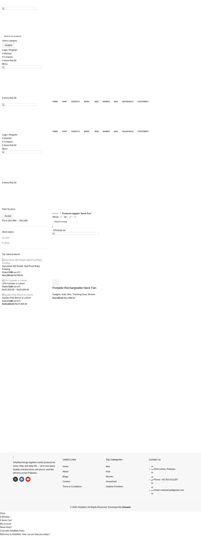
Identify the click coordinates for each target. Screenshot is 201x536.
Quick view (63, 282)
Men (69, 294)
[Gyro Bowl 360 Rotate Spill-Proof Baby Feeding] (25, 261)
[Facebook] (21, 479)
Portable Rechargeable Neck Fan (74, 288)
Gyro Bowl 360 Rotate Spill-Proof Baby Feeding (21, 267)
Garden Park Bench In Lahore (16, 298)
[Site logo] (19, 20)
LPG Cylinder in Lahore (13, 283)
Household (111, 481)
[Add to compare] (70, 282)
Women (91, 294)
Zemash (126, 507)
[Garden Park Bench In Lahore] (17, 295)
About (65, 471)
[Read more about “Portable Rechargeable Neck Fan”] (55, 282)
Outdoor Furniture (114, 486)
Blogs (65, 476)
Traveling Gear (79, 294)
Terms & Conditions (72, 486)
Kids (64, 294)
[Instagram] (15, 479)
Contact (66, 481)
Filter (8, 216)
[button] (100, 527)
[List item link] (171, 481)
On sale (6, 238)
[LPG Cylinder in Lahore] (14, 280)
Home (55, 213)
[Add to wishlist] (78, 282)
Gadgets (56, 294)
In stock (5, 243)
